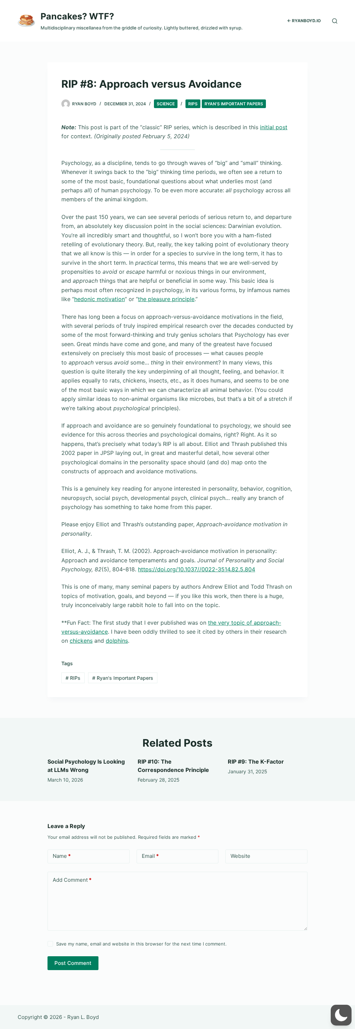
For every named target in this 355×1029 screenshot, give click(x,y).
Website (240, 856)
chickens (81, 640)
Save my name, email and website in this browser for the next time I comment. (141, 944)
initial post (273, 127)
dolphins (117, 640)
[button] (341, 1015)
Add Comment (72, 880)
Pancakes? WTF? (77, 16)
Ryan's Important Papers (234, 103)
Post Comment (73, 963)
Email (150, 856)
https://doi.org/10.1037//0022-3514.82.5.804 (196, 569)
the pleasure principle (166, 299)
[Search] (334, 21)
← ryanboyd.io (304, 20)
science (166, 103)
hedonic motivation (99, 299)
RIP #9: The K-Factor (256, 761)
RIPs (193, 103)
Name (62, 856)
